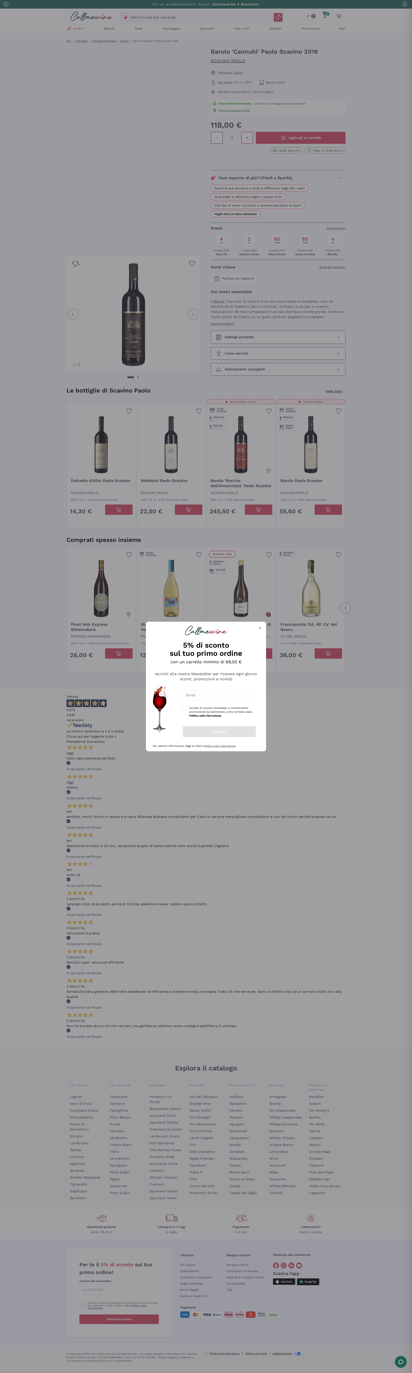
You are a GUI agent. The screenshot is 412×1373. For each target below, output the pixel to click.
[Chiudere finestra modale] (260, 628)
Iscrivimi (219, 731)
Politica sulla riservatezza (220, 745)
